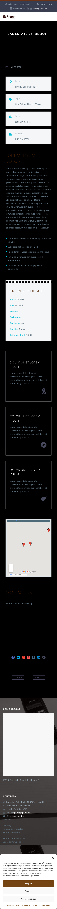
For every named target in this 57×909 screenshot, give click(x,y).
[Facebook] (13, 657)
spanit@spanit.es (40, 8)
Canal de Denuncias (12, 841)
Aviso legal (8, 825)
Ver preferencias (28, 899)
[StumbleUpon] (44, 657)
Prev (19, 677)
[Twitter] (18, 657)
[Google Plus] (23, 657)
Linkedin (7, 819)
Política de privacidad (13, 828)
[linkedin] (28, 8)
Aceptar (28, 883)
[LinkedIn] (38, 657)
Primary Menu (51, 17)
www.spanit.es (18, 816)
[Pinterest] (28, 657)
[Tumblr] (33, 657)
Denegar (28, 891)
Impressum (46, 905)
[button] (52, 857)
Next (38, 677)
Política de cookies (13, 905)
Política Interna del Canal (15, 838)
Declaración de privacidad (31, 905)
